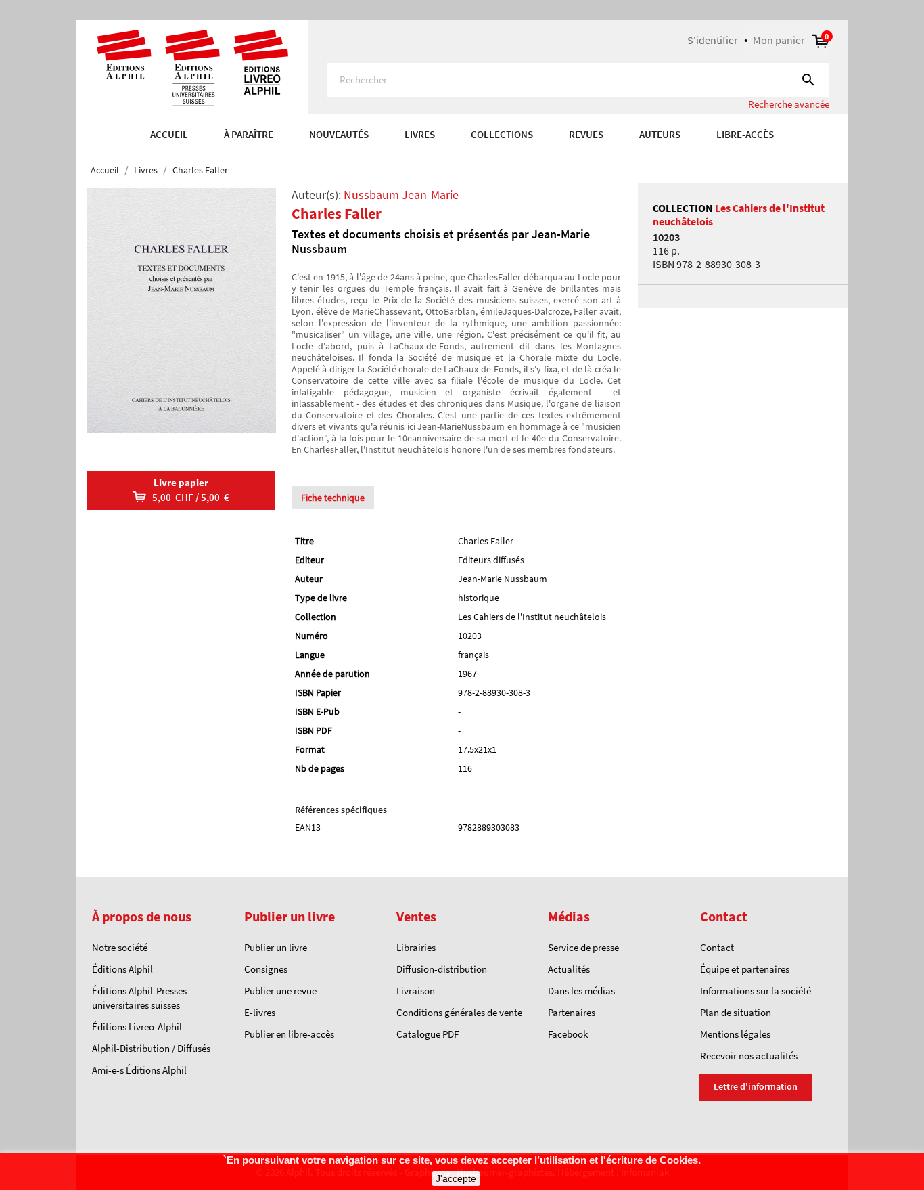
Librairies (416, 947)
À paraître (248, 134)
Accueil (169, 134)
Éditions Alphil (122, 969)
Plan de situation (735, 1012)
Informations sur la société (755, 990)
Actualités (569, 969)
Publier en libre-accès (289, 1034)
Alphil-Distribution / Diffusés (151, 1048)
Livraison (415, 990)
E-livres (259, 1012)
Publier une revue (280, 990)
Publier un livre (275, 947)
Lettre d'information (756, 1086)
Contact (717, 947)
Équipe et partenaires (744, 969)
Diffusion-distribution (441, 969)
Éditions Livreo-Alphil (137, 1026)
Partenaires (571, 1012)
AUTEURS (659, 134)
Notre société (119, 947)
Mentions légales (735, 1034)
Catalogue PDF (427, 1034)
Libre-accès (745, 134)
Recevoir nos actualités (749, 1055)
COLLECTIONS (502, 134)
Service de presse (583, 947)
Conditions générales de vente (459, 1012)
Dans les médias (581, 990)
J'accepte (456, 1178)
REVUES (586, 134)
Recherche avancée (788, 103)
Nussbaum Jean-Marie (401, 194)
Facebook (568, 1034)
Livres (420, 134)
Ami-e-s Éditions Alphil (139, 1069)
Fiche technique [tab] (333, 497)
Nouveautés (339, 134)
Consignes (265, 969)
